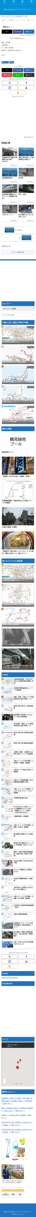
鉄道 (12, 62)
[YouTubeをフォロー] (26, 88)
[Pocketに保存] (30, 635)
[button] (29, 75)
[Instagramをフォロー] (10, 88)
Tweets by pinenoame (8, 977)
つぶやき (6, 62)
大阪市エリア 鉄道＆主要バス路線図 (13, 1115)
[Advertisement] (18, 116)
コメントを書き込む (18, 252)
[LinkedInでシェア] (22, 640)
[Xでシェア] (6, 635)
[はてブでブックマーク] (22, 635)
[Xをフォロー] (10, 83)
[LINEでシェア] (6, 640)
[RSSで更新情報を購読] (18, 92)
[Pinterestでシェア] (14, 640)
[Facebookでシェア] (14, 635)
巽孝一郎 (6, 1103)
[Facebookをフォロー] (26, 83)
